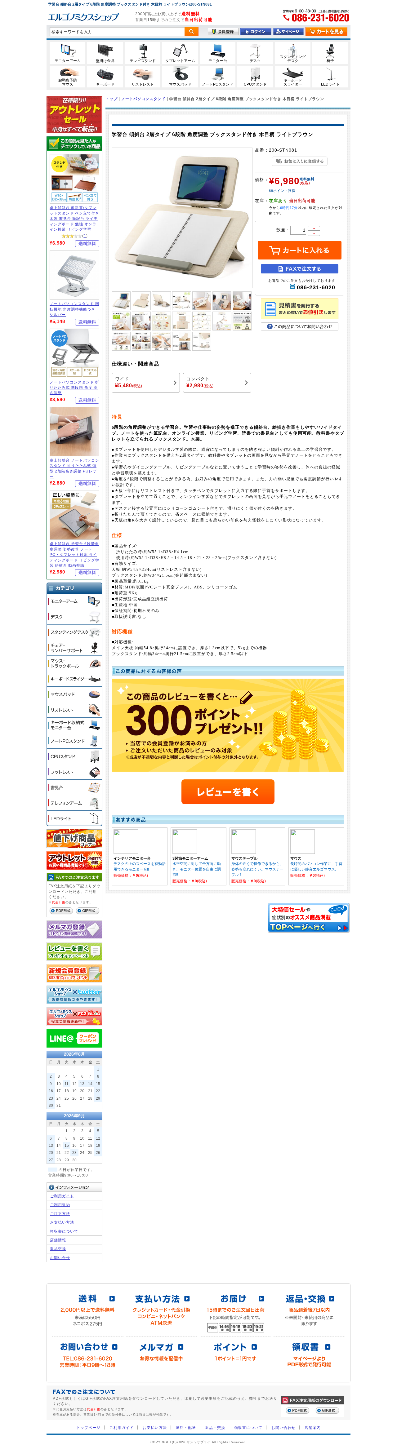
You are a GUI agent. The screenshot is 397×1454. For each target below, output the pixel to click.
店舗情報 (58, 1240)
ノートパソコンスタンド (143, 99)
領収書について (64, 1231)
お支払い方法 (62, 1222)
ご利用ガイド (62, 1196)
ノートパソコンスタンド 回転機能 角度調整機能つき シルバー (74, 309)
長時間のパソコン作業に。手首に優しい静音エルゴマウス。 (316, 866)
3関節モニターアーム (190, 858)
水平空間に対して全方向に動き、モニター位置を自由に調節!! (196, 869)
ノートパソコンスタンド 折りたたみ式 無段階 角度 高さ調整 (74, 387)
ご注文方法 (60, 1214)
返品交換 (58, 1249)
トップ (111, 99)
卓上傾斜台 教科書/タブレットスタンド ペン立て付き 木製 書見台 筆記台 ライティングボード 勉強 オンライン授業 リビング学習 (74, 218)
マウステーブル (244, 858)
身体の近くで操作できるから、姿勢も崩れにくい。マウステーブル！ (257, 869)
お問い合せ (60, 1258)
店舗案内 (313, 1427)
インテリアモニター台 (132, 858)
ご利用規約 (60, 1205)
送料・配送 (186, 1427)
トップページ (88, 1427)
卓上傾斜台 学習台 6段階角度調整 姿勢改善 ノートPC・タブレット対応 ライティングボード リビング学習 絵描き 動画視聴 (74, 554)
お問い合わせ (283, 1427)
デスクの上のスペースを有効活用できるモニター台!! (140, 866)
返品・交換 (215, 1427)
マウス (295, 858)
